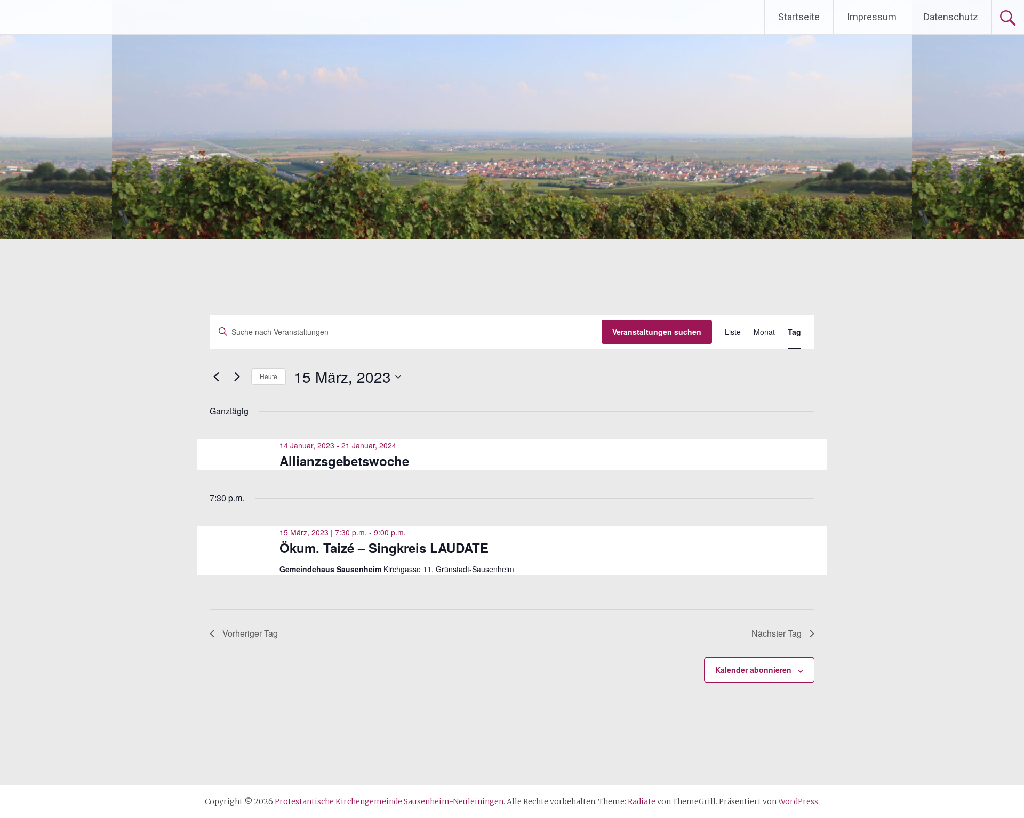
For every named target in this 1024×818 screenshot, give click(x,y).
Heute (268, 376)
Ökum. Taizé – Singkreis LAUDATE (384, 548)
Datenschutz (951, 16)
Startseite (799, 16)
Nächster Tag (776, 633)
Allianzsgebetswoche (344, 461)
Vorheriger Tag (250, 633)
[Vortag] (216, 377)
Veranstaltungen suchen (656, 331)
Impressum (872, 16)
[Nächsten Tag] (236, 377)
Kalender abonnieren (753, 669)
